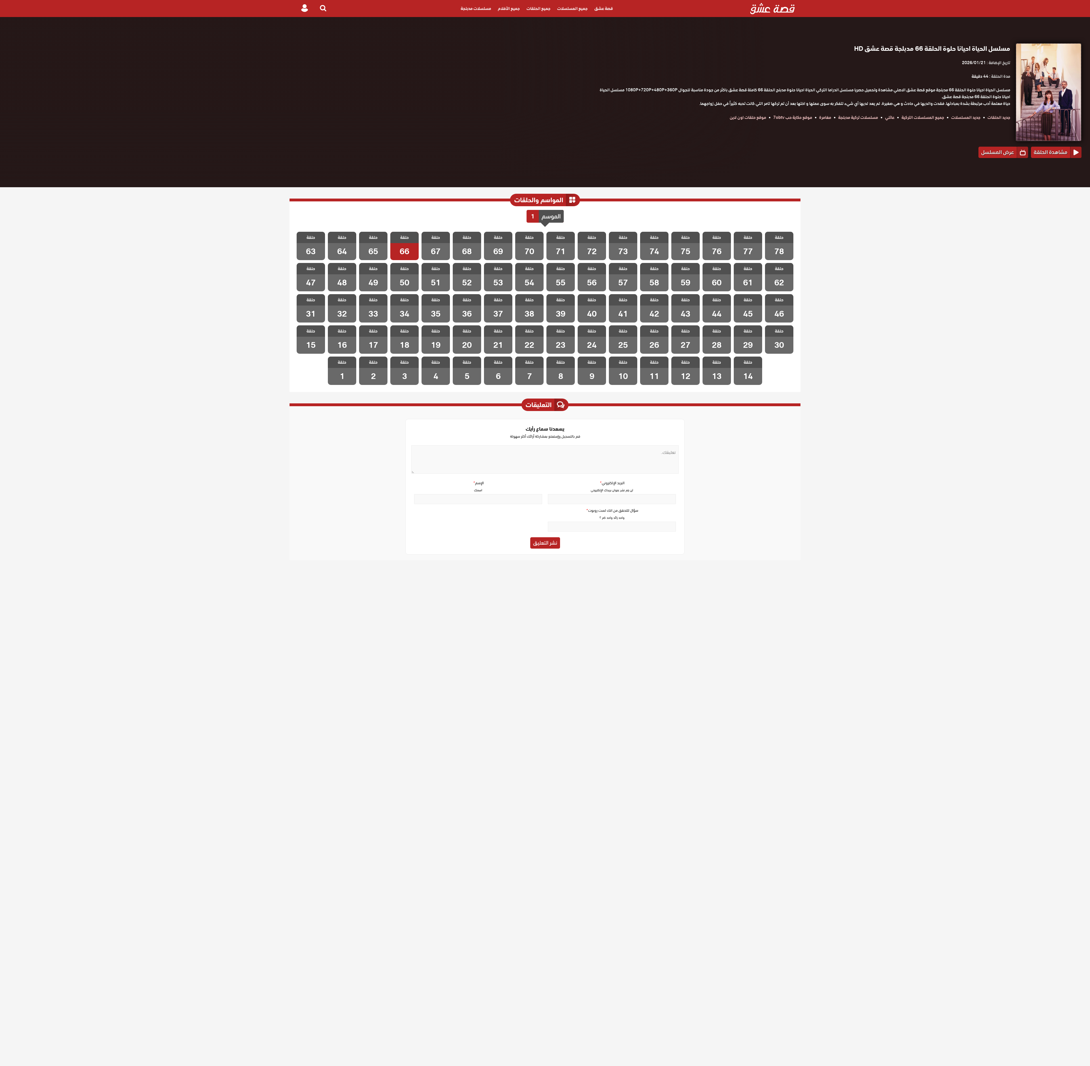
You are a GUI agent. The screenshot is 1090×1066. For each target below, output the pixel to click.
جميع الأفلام (509, 8)
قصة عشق (603, 8)
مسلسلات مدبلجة (476, 8)
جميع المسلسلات (572, 8)
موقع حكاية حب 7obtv (792, 117)
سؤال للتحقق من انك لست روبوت (612, 510)
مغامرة (825, 117)
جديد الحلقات (999, 117)
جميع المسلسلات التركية (923, 117)
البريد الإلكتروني (612, 482)
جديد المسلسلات (965, 117)
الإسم (478, 482)
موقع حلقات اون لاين (748, 117)
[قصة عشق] (772, 8)
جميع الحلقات (538, 8)
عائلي (889, 117)
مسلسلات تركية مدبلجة (858, 117)
